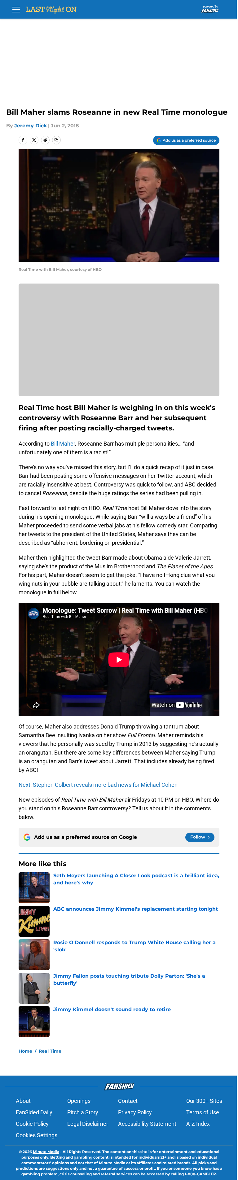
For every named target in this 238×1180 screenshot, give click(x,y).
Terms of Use (202, 1112)
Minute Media (46, 1151)
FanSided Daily (34, 1112)
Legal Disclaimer (87, 1124)
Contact (128, 1101)
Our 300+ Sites (204, 1101)
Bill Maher (62, 443)
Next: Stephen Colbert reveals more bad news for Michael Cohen (98, 785)
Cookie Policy (32, 1124)
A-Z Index (198, 1124)
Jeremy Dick (30, 126)
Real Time (50, 1051)
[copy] (56, 140)
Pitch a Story (82, 1112)
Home (25, 1051)
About (23, 1101)
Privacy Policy (135, 1112)
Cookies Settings (36, 1135)
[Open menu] (16, 9)
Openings (78, 1101)
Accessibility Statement (147, 1124)
